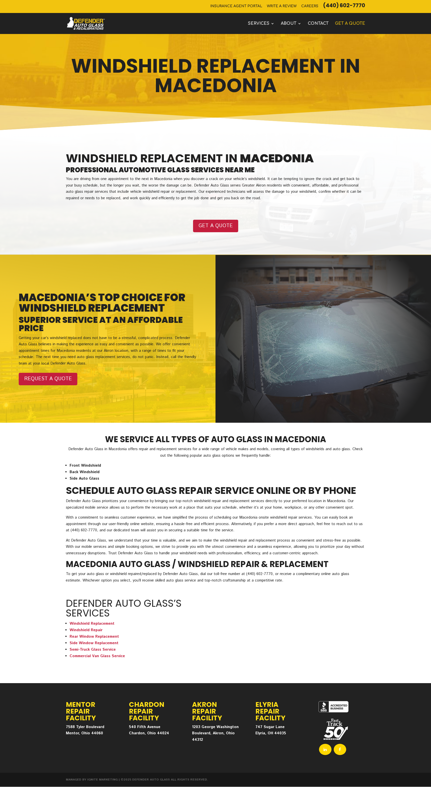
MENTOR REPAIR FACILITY (81, 711)
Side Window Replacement (94, 643)
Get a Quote (216, 225)
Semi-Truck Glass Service (93, 649)
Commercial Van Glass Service (97, 656)
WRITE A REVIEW (282, 6)
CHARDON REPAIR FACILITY (146, 711)
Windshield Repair (86, 630)
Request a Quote (48, 379)
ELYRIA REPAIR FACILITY (270, 711)
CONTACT (318, 24)
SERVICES (258, 24)
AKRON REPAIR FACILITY (207, 711)
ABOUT (288, 24)
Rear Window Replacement (94, 636)
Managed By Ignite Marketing (92, 780)
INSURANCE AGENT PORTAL (236, 6)
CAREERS (309, 6)
